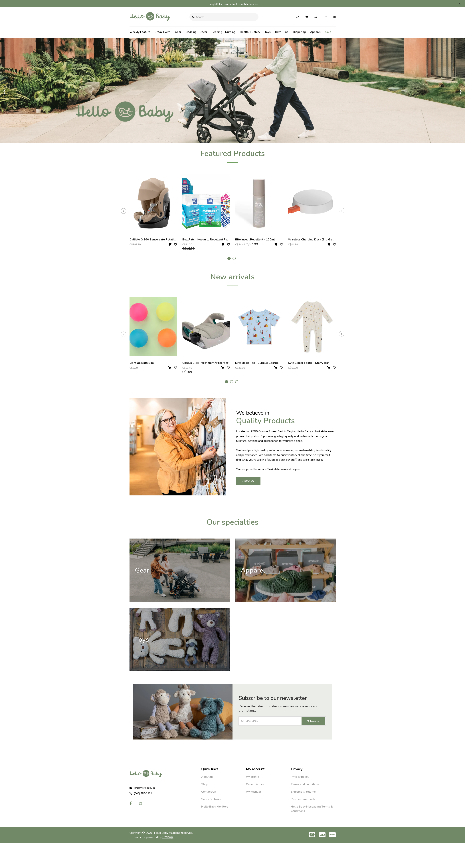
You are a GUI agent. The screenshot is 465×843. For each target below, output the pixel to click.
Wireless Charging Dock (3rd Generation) (316, 240)
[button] (229, 258)
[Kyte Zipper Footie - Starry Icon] (311, 326)
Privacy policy (300, 777)
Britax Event (162, 32)
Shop (204, 784)
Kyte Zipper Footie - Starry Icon (308, 363)
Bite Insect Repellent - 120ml (255, 240)
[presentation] (123, 211)
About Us (248, 481)
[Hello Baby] (150, 23)
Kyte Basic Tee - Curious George (256, 363)
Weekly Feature (140, 32)
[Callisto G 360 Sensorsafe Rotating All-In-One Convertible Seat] (153, 203)
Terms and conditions (305, 784)
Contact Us (208, 792)
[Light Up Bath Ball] (153, 326)
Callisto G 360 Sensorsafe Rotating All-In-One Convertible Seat (172, 240)
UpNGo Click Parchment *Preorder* (206, 363)
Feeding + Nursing (223, 32)
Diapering (299, 32)
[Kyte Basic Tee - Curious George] (259, 326)
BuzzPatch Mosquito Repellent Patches (208, 240)
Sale (328, 32)
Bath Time (281, 32)
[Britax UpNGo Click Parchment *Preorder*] (206, 326)
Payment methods (303, 799)
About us (207, 777)
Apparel (315, 32)
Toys (268, 32)
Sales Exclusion (211, 799)
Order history (255, 784)
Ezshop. (167, 837)
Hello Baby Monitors (214, 807)
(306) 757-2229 (143, 793)
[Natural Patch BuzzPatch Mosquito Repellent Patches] (206, 203)
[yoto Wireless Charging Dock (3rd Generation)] (311, 203)
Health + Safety (250, 32)
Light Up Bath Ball (142, 363)
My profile (252, 777)
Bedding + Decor (196, 32)
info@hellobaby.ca (144, 788)
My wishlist (253, 792)
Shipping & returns (303, 792)
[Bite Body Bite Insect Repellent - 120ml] (259, 203)
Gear (178, 32)
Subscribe (313, 721)
